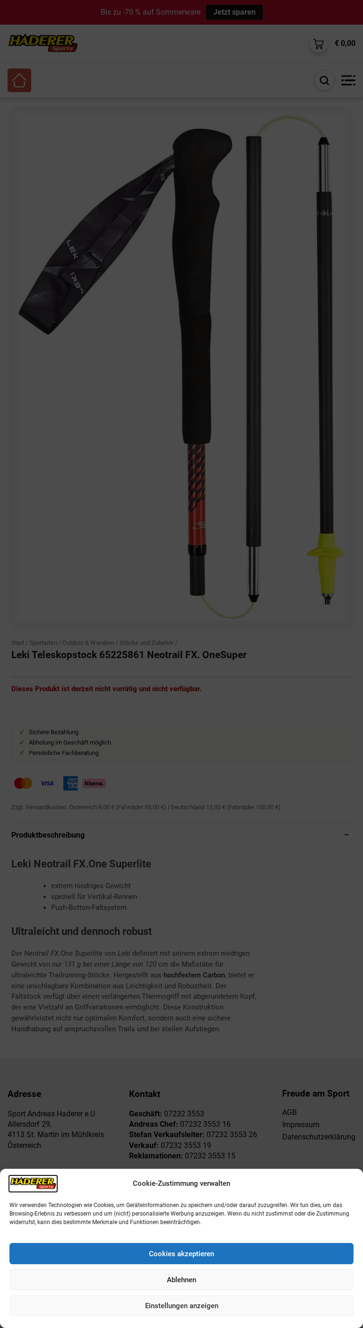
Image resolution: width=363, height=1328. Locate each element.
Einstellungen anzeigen (181, 1306)
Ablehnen (181, 1280)
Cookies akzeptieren (181, 1254)
